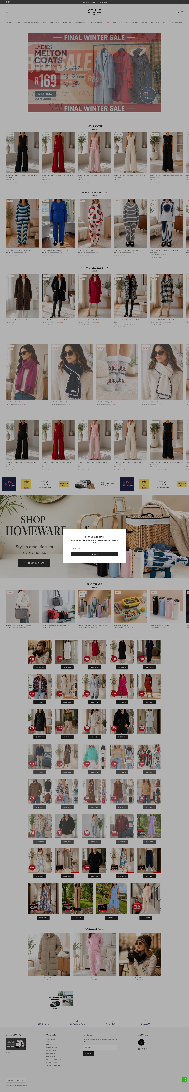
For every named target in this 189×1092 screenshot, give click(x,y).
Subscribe (94, 554)
